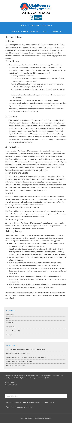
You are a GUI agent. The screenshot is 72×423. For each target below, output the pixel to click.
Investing (9, 314)
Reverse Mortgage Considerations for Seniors (19, 361)
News (8, 318)
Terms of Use (39, 402)
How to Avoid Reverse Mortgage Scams (18, 353)
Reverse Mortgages (12, 331)
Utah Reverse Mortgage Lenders (16, 365)
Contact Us (10, 402)
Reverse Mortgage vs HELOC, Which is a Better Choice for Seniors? (26, 357)
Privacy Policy (49, 402)
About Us (18, 402)
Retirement (9, 326)
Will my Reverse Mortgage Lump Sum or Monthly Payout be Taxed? (25, 349)
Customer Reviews (28, 402)
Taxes (8, 335)
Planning (8, 322)
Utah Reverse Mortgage (36, 6)
